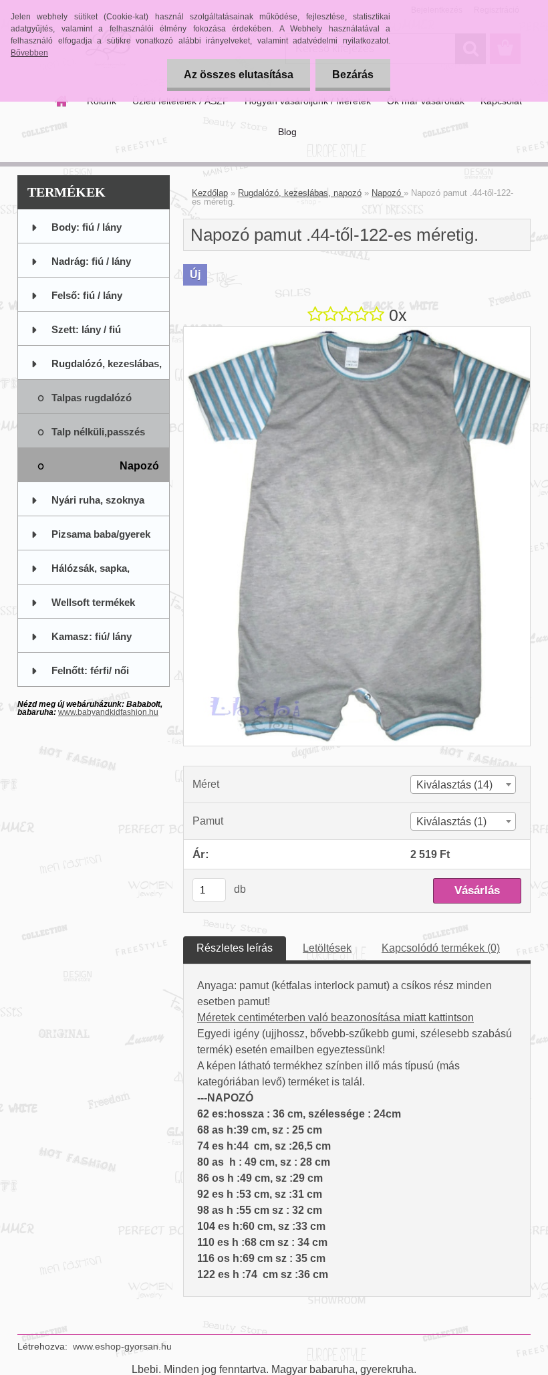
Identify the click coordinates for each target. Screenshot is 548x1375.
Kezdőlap (210, 193)
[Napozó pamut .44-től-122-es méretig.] (357, 332)
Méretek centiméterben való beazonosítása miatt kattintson (335, 1017)
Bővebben (29, 53)
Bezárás (353, 74)
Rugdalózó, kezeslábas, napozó (300, 193)
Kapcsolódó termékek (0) (441, 948)
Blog (287, 131)
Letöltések (327, 948)
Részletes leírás (234, 948)
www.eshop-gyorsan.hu (122, 1346)
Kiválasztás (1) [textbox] (451, 821)
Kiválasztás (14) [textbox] (454, 784)
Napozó (388, 193)
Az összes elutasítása (238, 74)
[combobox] (462, 784)
